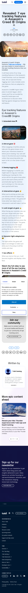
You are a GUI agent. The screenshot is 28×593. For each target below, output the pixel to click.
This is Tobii (5, 521)
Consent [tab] (5, 281)
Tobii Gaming (5, 554)
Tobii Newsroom (6, 557)
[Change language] (9, 513)
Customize (13, 307)
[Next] (17, 439)
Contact (4, 540)
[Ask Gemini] (11, 34)
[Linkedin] (14, 576)
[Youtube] (24, 576)
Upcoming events (6, 532)
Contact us (18, 2)
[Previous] (11, 439)
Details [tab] (14, 281)
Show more (13, 385)
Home (5, 504)
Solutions (4, 524)
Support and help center (8, 538)
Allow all (14, 302)
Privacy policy (5, 582)
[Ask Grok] (14, 34)
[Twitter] (21, 576)
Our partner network (7, 535)
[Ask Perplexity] (8, 34)
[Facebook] (10, 576)
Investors (4, 548)
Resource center (6, 530)
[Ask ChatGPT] (4, 34)
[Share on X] (23, 34)
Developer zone (6, 565)
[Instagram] (17, 576)
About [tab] (23, 281)
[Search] (13, 513)
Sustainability (5, 568)
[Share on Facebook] (17, 34)
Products (4, 527)
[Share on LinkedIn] (20, 34)
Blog (14, 28)
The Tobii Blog (5, 551)
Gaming (11, 347)
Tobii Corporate (20, 513)
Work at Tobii (5, 562)
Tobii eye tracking (14, 64)
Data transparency (6, 559)
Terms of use (13, 582)
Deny (14, 312)
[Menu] (25, 2)
